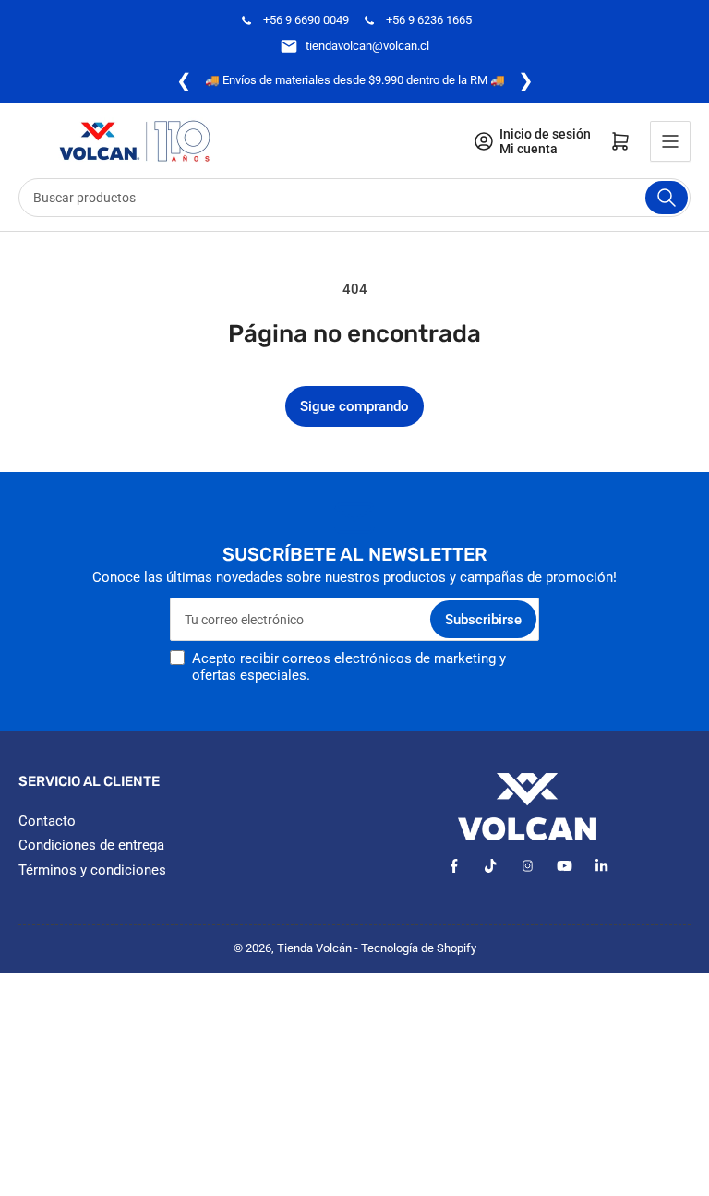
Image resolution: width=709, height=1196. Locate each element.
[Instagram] (527, 866)
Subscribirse (483, 619)
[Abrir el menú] (670, 141)
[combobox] (354, 197)
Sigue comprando (354, 406)
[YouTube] (564, 866)
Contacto (47, 821)
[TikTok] (491, 866)
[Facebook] (454, 866)
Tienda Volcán (314, 948)
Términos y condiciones (92, 870)
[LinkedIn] (601, 866)
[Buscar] (666, 197)
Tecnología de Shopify (418, 948)
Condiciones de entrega (91, 845)
